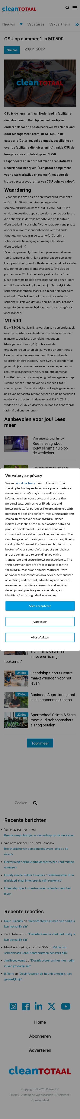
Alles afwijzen (40, 637)
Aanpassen (40, 621)
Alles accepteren (40, 606)
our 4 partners (25, 483)
